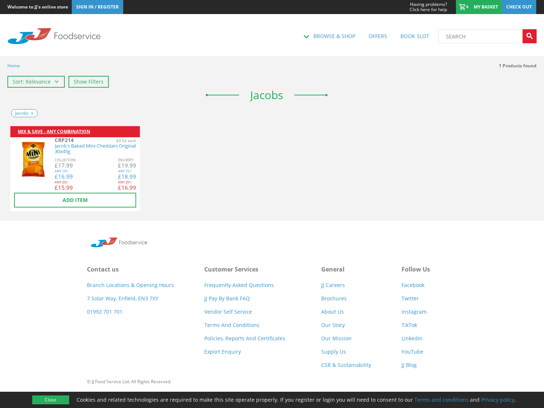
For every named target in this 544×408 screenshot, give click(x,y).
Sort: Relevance (32, 81)
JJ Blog (409, 364)
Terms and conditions (441, 399)
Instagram (414, 311)
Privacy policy (497, 399)
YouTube (412, 351)
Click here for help (428, 7)
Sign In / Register (97, 7)
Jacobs (21, 113)
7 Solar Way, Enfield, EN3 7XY (122, 298)
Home (13, 66)
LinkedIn (412, 338)
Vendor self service (228, 311)
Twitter (410, 298)
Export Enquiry (222, 351)
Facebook (413, 285)
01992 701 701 (104, 311)
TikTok (409, 324)
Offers (378, 36)
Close (50, 400)
